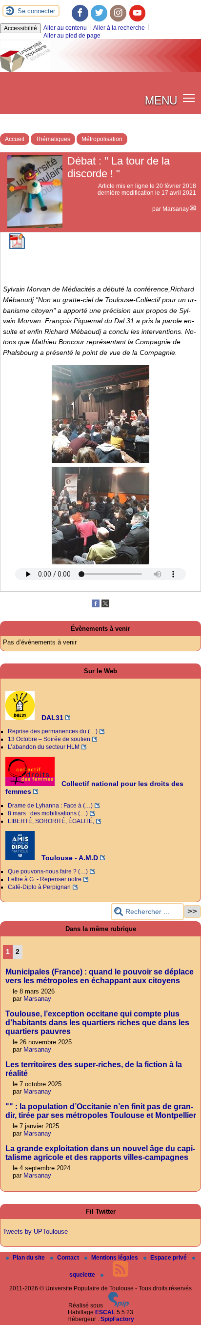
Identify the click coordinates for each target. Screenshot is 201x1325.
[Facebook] (80, 13)
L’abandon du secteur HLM (44, 747)
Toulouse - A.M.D (69, 858)
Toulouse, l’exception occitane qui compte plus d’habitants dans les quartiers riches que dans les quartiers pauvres (97, 1022)
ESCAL (105, 1312)
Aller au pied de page (71, 35)
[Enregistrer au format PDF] (17, 247)
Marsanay (175, 209)
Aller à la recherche (119, 27)
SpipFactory (117, 1319)
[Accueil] (100, 70)
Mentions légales (115, 1257)
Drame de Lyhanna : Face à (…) (50, 805)
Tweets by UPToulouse (35, 1231)
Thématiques (53, 139)
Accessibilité (20, 28)
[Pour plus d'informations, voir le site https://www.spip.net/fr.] (118, 1305)
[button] (189, 98)
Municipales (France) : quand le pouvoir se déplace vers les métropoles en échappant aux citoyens (99, 976)
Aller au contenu (65, 27)
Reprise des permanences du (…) (53, 731)
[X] (105, 605)
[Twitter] (99, 13)
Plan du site (29, 1257)
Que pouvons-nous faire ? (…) (48, 871)
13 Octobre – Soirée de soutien (49, 739)
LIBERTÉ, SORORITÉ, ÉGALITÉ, (51, 821)
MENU (161, 99)
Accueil (14, 139)
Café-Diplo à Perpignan (39, 887)
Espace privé (169, 1257)
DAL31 (51, 718)
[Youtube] (137, 13)
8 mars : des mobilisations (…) (48, 813)
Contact (68, 1257)
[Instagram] (118, 13)
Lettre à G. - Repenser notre (44, 879)
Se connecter (36, 11)
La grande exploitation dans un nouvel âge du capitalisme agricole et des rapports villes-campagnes (100, 1152)
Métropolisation (101, 139)
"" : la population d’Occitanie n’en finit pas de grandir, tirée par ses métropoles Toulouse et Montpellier (100, 1110)
